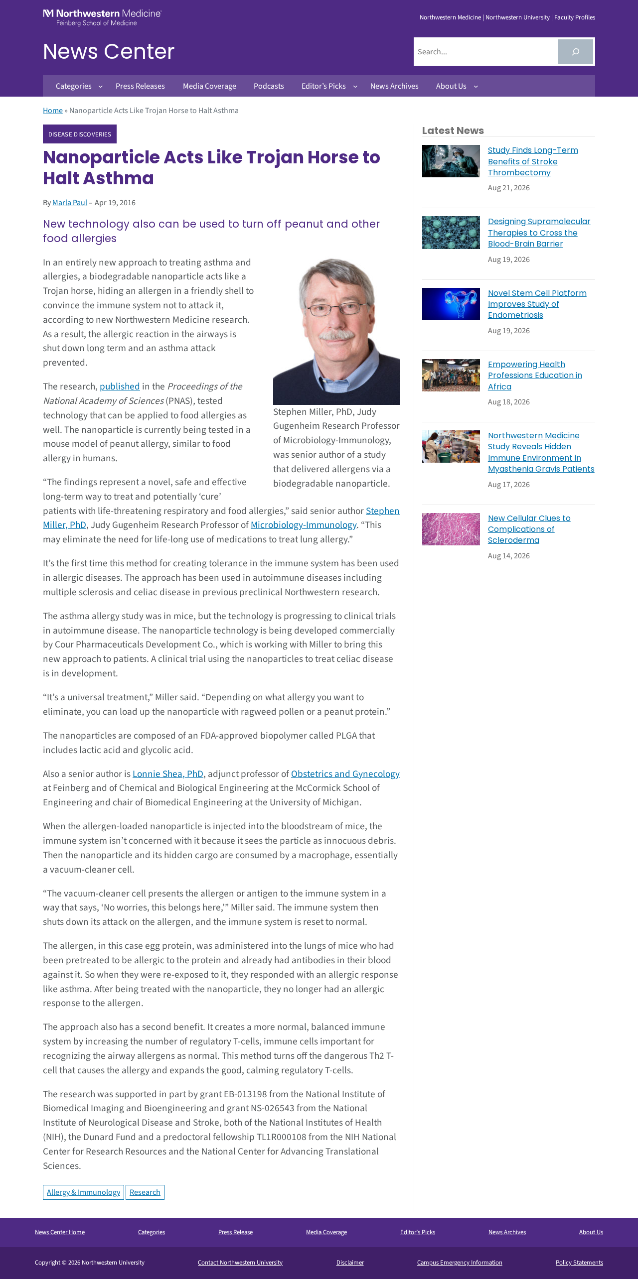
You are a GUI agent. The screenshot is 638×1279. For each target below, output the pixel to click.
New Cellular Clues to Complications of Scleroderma (529, 529)
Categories (151, 1232)
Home (53, 110)
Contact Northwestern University (240, 1262)
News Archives (507, 1232)
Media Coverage (326, 1232)
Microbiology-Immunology (303, 525)
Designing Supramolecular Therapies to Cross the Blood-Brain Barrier (539, 233)
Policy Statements (579, 1262)
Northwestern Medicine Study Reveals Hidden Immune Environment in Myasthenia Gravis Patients (541, 452)
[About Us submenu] (476, 86)
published (120, 386)
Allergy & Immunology (83, 1192)
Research (145, 1192)
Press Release (235, 1232)
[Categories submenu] (100, 86)
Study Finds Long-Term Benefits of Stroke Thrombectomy (533, 161)
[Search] (575, 51)
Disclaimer (350, 1262)
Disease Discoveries (80, 134)
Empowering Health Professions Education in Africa (535, 375)
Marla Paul (69, 202)
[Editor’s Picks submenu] (355, 86)
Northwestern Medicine (450, 17)
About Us (591, 1232)
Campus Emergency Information (459, 1262)
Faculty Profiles (574, 17)
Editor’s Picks (417, 1232)
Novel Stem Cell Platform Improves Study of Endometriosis (537, 304)
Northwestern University (517, 17)
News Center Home (60, 1232)
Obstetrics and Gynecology (345, 774)
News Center (109, 51)
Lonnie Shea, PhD (168, 774)
